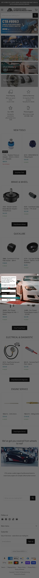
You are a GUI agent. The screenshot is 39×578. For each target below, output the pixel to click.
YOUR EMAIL (4, 293)
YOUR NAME (4, 288)
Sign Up (8, 299)
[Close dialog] (37, 274)
